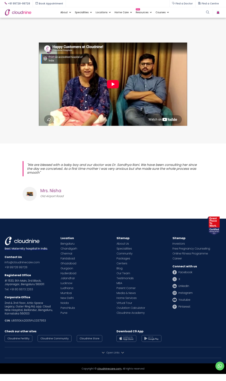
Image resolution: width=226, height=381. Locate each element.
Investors (179, 243)
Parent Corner (126, 288)
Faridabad (68, 258)
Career (177, 258)
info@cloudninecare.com (22, 262)
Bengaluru (68, 243)
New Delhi (67, 298)
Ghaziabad (68, 263)
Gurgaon (67, 268)
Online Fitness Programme (190, 253)
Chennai (66, 253)
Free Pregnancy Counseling (191, 248)
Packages (123, 258)
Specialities (124, 248)
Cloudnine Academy (131, 312)
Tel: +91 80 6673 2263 (19, 289)
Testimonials (125, 278)
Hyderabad (68, 273)
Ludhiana (67, 288)
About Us (123, 243)
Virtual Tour (124, 303)
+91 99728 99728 (16, 267)
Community (125, 253)
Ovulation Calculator (131, 308)
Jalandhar (68, 278)
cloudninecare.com (109, 368)
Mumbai (66, 293)
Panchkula (68, 308)
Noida (65, 303)
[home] (31, 12)
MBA (119, 283)
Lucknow (66, 283)
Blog (120, 268)
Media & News (126, 293)
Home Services (127, 298)
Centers (122, 263)
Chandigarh (69, 248)
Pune (64, 312)
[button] (64, 12)
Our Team (123, 273)
